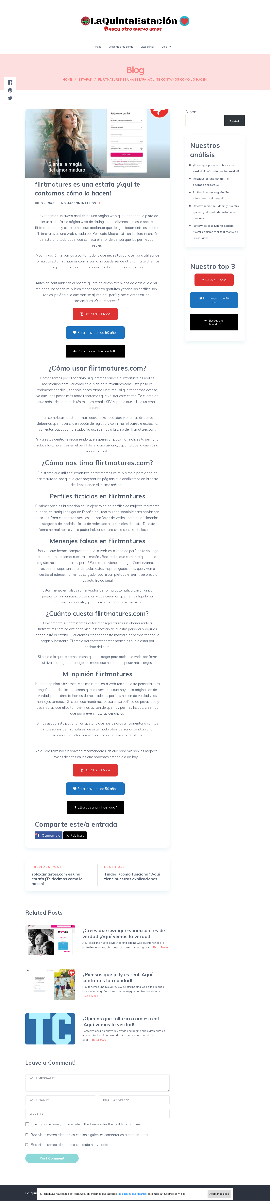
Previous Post (47, 867)
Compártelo (51, 835)
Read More (160, 947)
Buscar (190, 112)
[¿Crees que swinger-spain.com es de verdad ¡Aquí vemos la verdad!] (50, 940)
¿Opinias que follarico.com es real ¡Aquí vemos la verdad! (120, 1021)
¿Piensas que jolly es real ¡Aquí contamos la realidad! (117, 977)
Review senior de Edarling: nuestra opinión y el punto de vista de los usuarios (216, 212)
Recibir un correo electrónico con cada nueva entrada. (72, 1145)
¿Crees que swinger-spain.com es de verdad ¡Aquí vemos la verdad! (123, 933)
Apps (98, 46)
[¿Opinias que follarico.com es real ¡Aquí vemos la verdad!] (50, 1028)
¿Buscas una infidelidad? (97, 807)
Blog (164, 46)
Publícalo (78, 835)
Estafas (85, 79)
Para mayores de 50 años (97, 332)
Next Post (115, 867)
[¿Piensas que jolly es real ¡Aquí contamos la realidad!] (50, 984)
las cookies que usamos (132, 1193)
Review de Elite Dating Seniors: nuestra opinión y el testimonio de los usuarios (215, 232)
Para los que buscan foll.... (97, 351)
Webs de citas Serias (121, 46)
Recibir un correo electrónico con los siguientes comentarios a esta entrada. (89, 1135)
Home (67, 79)
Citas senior (147, 46)
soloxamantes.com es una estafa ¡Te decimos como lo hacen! (57, 879)
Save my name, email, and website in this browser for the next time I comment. (87, 1124)
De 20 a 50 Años (97, 314)
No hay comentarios (78, 203)
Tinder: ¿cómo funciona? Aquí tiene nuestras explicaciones (132, 876)
